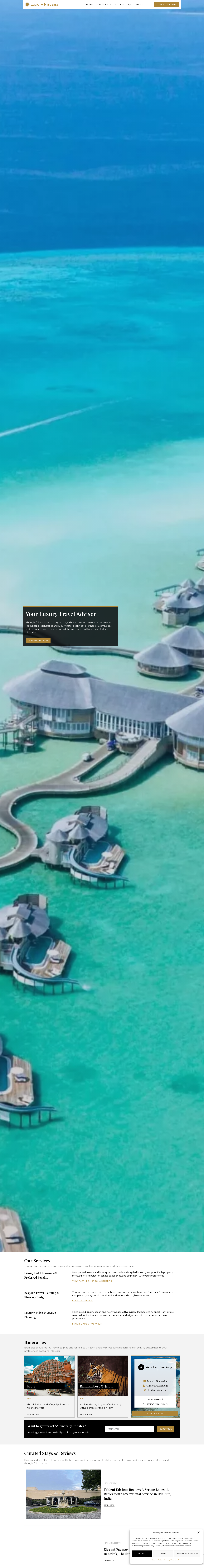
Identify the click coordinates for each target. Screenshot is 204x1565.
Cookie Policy (157, 1560)
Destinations (104, 4)
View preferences (187, 1553)
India (29, 1399)
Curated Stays (123, 4)
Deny (163, 1553)
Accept (142, 1553)
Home (89, 4)
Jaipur (31, 1386)
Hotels (139, 4)
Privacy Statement (171, 1560)
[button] (198, 1532)
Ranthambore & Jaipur (97, 1386)
